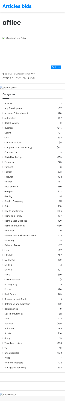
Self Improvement (13, 313)
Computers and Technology (18, 147)
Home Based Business (15, 221)
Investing (9, 240)
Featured (8, 176)
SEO (6, 318)
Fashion (8, 172)
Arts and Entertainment (16, 113)
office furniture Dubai (19, 78)
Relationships (11, 309)
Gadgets (8, 191)
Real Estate (10, 294)
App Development (13, 108)
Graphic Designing (13, 201)
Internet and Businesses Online (20, 235)
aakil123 (8, 74)
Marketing (9, 260)
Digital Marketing (12, 157)
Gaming (8, 196)
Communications (12, 142)
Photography (11, 284)
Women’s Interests (13, 362)
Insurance (9, 230)
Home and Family (13, 216)
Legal (7, 250)
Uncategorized (11, 353)
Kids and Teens (12, 245)
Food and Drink (12, 186)
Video (7, 357)
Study (7, 338)
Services (8, 323)
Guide (7, 206)
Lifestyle (8, 255)
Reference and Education (17, 304)
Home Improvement (14, 225)
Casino (7, 132)
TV (5, 348)
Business (8, 128)
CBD (6, 137)
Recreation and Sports (15, 299)
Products (9, 289)
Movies (8, 269)
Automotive (10, 118)
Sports (7, 333)
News (7, 274)
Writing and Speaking (15, 367)
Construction (11, 152)
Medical (8, 265)
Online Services (12, 279)
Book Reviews (11, 123)
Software (9, 328)
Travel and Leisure (13, 343)
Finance (8, 181)
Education (9, 162)
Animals (8, 103)
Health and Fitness (13, 211)
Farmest (8, 167)
